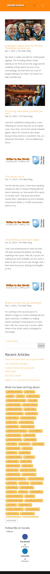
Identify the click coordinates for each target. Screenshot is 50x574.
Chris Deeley (33, 396)
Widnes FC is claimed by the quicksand (22, 380)
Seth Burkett (25, 504)
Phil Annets (12, 487)
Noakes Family (29, 474)
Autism (10, 396)
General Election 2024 (17, 430)
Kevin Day (27, 448)
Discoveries (31, 413)
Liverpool (29, 457)
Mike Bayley (12, 470)
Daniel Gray (30, 409)
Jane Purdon (30, 439)
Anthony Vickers (14, 391)
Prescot (23, 491)
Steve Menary (27, 513)
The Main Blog (24, 51)
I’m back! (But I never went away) (22, 239)
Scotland (11, 504)
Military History (28, 470)
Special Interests (15, 509)
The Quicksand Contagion (16, 363)
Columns (32, 400)
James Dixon (29, 435)
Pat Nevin (24, 483)
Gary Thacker (27, 426)
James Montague (14, 439)
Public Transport (15, 496)
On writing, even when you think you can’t (24, 112)
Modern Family (13, 474)
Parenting (12, 483)
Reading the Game (15, 500)
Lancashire (24, 452)
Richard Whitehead (33, 500)
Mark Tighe (26, 461)
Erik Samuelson (28, 417)
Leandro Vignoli (14, 457)
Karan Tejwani (13, 448)
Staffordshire (32, 509)
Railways (29, 496)
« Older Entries (11, 341)
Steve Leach (13, 513)
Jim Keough (24, 444)
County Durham (30, 404)
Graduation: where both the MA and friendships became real (23, 47)
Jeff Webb (12, 444)
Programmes (36, 491)
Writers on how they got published (23, 302)
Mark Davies (12, 461)
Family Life (12, 422)
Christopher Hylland (16, 400)
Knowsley (12, 452)
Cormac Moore (13, 404)
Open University (35, 478)
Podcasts (11, 491)
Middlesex (27, 465)
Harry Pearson (14, 435)
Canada (20, 396)
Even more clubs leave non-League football (24, 359)
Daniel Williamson (15, 413)
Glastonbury (35, 430)
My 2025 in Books (13, 375)
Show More (11, 520)
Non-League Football (16, 478)
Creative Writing (14, 409)
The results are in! (14, 176)
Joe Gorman (38, 444)
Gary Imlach (12, 426)
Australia (30, 391)
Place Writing (26, 487)
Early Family (13, 417)
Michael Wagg (13, 465)
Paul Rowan (36, 483)
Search (41, 345)
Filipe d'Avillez (26, 422)
